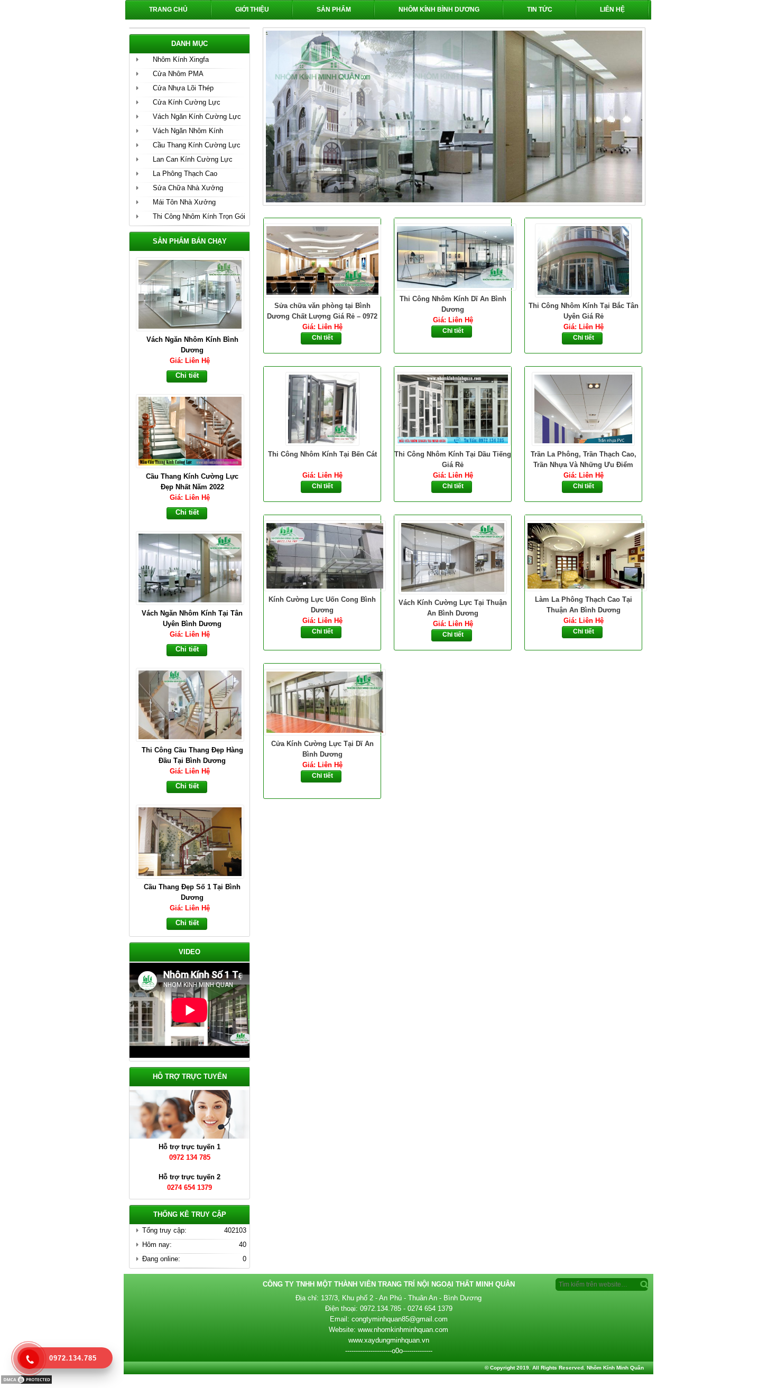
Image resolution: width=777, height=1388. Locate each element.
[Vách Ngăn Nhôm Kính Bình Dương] (194, 293)
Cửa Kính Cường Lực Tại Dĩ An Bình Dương (322, 749)
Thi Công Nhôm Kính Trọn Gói (199, 216)
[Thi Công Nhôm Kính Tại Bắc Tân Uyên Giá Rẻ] (583, 259)
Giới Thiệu (252, 9)
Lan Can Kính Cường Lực (193, 159)
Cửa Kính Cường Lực (186, 102)
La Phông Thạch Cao (185, 174)
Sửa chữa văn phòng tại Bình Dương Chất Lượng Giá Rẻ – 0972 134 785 (322, 312)
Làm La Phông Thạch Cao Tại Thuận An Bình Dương (583, 604)
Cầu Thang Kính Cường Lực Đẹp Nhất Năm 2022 (192, 481)
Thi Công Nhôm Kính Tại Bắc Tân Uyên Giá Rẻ (584, 311)
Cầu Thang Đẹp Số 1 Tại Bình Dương (192, 892)
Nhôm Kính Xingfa (181, 59)
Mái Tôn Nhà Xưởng (184, 202)
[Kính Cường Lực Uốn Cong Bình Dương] (322, 554)
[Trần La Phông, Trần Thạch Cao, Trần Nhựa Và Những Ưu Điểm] (583, 408)
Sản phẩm (334, 9)
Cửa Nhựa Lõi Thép (183, 88)
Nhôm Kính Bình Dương (439, 9)
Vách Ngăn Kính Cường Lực (197, 116)
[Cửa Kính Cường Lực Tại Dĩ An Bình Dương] (322, 701)
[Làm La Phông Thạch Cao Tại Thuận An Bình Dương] (583, 554)
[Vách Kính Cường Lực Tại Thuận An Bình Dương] (452, 556)
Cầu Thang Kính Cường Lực (196, 145)
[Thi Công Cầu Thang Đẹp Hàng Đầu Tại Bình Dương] (194, 704)
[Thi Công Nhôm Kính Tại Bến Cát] (322, 408)
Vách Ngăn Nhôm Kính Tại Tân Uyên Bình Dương (192, 618)
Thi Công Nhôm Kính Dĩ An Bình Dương (453, 304)
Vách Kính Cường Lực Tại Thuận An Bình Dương (453, 608)
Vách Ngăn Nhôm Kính (188, 131)
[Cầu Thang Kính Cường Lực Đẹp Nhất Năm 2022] (194, 430)
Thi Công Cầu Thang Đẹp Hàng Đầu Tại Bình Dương (192, 755)
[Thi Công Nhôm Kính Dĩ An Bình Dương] (452, 256)
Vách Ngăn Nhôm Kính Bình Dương (192, 345)
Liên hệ (612, 9)
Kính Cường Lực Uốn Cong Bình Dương (322, 604)
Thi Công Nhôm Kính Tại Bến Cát (322, 454)
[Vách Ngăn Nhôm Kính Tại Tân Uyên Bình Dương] (194, 567)
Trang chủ (168, 9)
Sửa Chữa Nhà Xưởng (188, 188)
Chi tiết (322, 337)
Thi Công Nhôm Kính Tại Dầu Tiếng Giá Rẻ (452, 459)
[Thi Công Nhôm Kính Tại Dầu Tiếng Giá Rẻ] (452, 408)
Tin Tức (539, 9)
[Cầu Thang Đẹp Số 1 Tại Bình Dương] (194, 840)
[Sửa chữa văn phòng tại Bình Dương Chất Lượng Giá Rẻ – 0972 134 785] (322, 259)
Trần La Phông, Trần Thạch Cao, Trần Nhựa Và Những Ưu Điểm (583, 459)
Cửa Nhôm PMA (178, 74)
